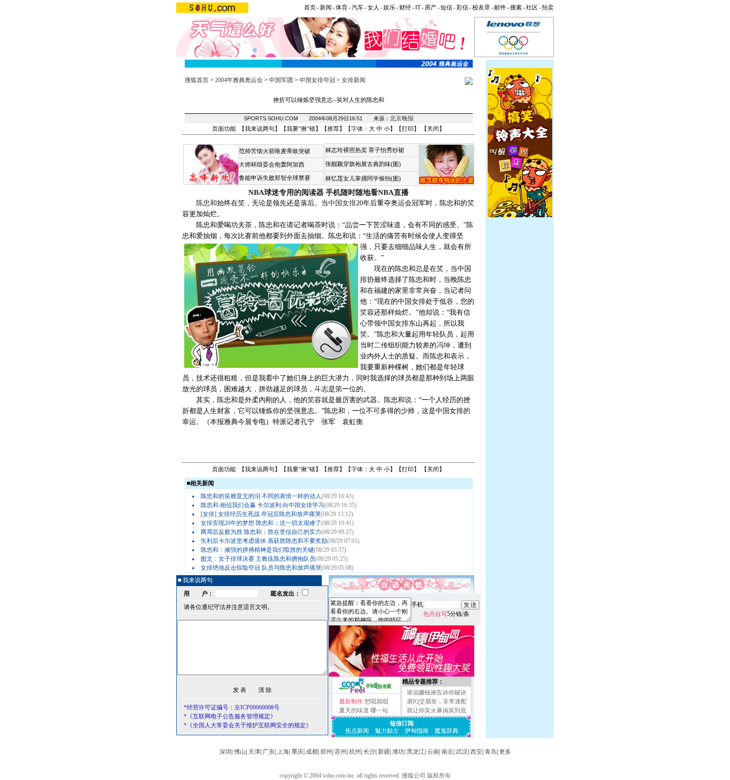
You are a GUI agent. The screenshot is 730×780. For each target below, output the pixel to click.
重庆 (297, 751)
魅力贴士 (387, 730)
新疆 (384, 751)
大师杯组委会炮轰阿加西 (271, 164)
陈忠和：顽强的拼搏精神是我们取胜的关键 (257, 549)
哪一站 (379, 710)
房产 (431, 7)
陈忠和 (206, 203)
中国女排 (342, 203)
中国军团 (281, 80)
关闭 (433, 128)
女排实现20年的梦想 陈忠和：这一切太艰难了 (261, 523)
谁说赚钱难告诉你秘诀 (436, 692)
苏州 (341, 751)
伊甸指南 (417, 730)
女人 (373, 7)
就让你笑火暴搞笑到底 (436, 710)
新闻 (326, 7)
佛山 (240, 751)
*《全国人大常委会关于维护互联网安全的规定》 (248, 725)
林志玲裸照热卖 (346, 150)
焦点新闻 (357, 730)
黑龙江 (416, 751)
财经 (405, 7)
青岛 (491, 751)
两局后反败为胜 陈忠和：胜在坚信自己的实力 (261, 531)
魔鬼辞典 (446, 730)
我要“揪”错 (301, 128)
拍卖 (548, 7)
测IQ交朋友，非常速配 (437, 701)
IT (418, 7)
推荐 (333, 128)
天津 (254, 751)
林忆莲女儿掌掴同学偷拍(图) (363, 178)
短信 (446, 7)
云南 (433, 751)
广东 (269, 751)
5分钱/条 (446, 613)
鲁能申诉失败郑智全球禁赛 (274, 177)
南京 (447, 751)
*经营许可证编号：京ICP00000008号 (232, 707)
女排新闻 (353, 80)
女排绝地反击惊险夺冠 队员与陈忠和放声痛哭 (261, 567)
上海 (283, 751)
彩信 (462, 7)
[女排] (209, 514)
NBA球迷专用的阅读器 (286, 192)
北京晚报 (402, 118)
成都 (312, 751)
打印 (408, 128)
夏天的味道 (354, 710)
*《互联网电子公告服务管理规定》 (230, 716)
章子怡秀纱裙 (386, 150)
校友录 (481, 7)
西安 (476, 751)
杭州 (355, 751)
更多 (505, 751)
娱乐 (389, 7)
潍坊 (398, 751)
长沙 (369, 751)
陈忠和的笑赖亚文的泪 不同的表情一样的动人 (261, 496)
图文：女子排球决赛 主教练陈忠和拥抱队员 (258, 558)
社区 (532, 7)
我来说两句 (260, 128)
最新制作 (351, 701)
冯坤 (443, 345)
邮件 (500, 7)
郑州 (326, 751)
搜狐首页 (197, 80)
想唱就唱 (376, 701)
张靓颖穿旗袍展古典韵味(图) (363, 164)
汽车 (358, 7)
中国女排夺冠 (317, 80)
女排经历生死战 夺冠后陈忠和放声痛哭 (269, 514)
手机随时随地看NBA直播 (367, 192)
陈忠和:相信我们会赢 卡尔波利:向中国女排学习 (262, 505)
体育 (342, 7)
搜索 (516, 7)
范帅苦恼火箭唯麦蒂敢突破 (274, 151)
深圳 (225, 751)
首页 (310, 7)
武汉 (462, 751)
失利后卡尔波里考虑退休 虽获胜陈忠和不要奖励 (264, 540)
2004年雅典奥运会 (239, 80)
